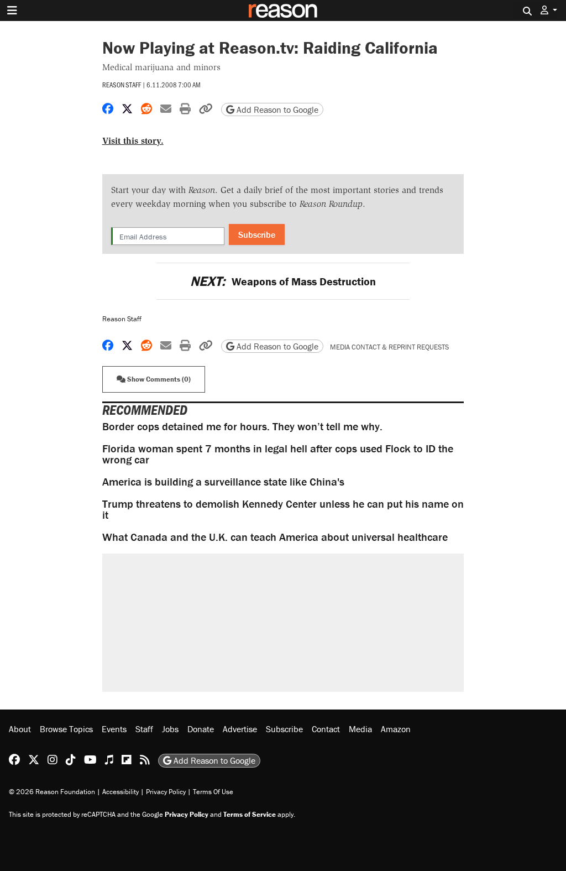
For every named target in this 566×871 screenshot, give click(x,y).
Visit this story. (133, 140)
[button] (549, 10)
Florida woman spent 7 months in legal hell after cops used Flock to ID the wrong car (277, 453)
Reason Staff (121, 84)
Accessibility (120, 791)
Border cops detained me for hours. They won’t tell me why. (242, 426)
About (20, 728)
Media (360, 728)
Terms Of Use (213, 791)
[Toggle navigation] (12, 10)
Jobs (170, 728)
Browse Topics (66, 728)
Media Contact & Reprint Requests (389, 347)
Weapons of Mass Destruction (282, 281)
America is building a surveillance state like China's (223, 481)
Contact (326, 728)
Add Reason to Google (276, 109)
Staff (144, 728)
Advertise (240, 728)
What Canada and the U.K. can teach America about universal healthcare (275, 537)
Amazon (396, 728)
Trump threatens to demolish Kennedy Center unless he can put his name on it (283, 509)
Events (114, 728)
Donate (200, 728)
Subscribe (256, 234)
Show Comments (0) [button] (158, 379)
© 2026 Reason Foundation (52, 791)
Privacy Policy (166, 791)
